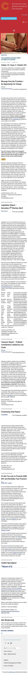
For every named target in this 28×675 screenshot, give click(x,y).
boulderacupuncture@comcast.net (10, 611)
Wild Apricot (12, 672)
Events (15, 639)
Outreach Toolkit (5, 530)
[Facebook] (5, 643)
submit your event (17, 552)
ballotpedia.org (17, 119)
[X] (8, 643)
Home (5, 639)
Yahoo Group (8, 549)
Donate (12, 639)
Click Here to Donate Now (8, 18)
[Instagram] (11, 643)
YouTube (23, 393)
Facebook (10, 395)
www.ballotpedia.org (6, 286)
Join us (8, 639)
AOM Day (14, 519)
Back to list (4, 55)
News (19, 639)
